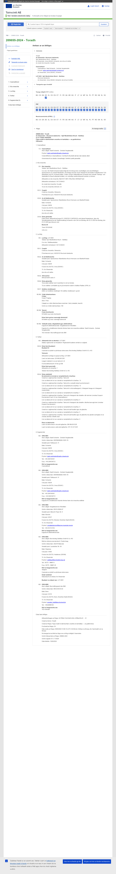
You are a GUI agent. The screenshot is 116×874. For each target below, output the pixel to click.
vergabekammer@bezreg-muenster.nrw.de (60, 525)
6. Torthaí (11, 95)
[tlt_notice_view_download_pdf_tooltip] (37, 110)
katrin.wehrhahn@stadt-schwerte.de (53, 70)
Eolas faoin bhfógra (14, 105)
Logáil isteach (94, 6)
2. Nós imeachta (13, 86)
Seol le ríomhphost (17, 69)
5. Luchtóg (11, 91)
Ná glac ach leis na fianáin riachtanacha (97, 861)
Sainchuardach (59, 28)
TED (7, 35)
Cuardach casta (48, 28)
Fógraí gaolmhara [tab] (12, 50)
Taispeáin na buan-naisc (19, 62)
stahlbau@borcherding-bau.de (56, 560)
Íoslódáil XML (15, 58)
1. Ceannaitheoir (13, 82)
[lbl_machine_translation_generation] (54, 116)
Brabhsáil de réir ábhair (71, 28)
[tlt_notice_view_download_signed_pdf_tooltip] (46, 97)
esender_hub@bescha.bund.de (56, 602)
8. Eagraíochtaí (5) (14, 100)
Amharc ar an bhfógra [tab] (13, 46)
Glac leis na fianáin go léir (72, 861)
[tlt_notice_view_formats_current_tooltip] (105, 129)
